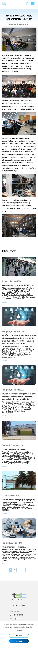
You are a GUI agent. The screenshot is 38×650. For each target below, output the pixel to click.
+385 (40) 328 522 (18, 615)
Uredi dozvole (19, 636)
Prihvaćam (19, 641)
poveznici (20, 630)
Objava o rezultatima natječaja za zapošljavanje (18, 499)
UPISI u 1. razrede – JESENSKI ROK (14, 449)
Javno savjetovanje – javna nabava (14, 546)
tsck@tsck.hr (16, 619)
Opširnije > (4, 302)
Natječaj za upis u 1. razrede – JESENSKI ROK (18, 285)
